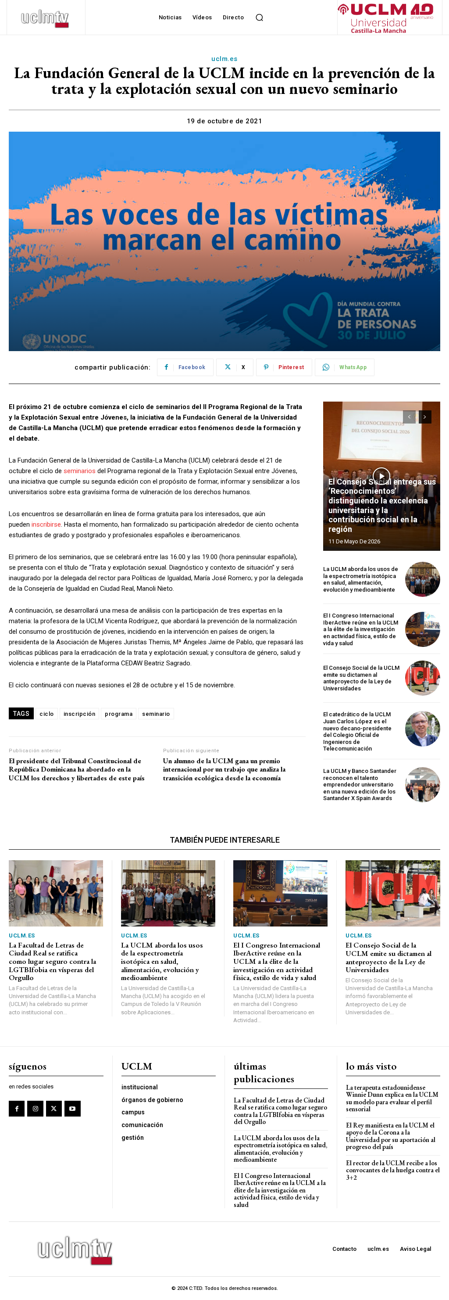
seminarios (80, 471)
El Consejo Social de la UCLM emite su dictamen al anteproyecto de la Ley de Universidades (361, 678)
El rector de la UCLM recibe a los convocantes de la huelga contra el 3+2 (393, 1170)
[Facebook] (17, 1109)
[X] (54, 1109)
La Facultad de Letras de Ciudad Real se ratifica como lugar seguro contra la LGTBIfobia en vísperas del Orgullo (52, 961)
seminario (156, 714)
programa (118, 714)
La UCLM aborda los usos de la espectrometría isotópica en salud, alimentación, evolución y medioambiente (360, 579)
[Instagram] (35, 1109)
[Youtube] (72, 1109)
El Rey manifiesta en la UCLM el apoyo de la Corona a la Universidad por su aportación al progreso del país (390, 1136)
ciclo (46, 714)
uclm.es (224, 59)
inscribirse (46, 524)
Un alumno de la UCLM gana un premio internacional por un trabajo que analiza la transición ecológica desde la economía (224, 769)
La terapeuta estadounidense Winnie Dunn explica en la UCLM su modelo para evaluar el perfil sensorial (392, 1098)
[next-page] (425, 417)
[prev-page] (409, 417)
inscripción (80, 714)
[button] (259, 17)
